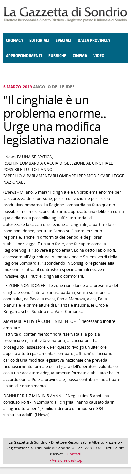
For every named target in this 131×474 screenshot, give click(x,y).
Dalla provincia (94, 40)
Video (98, 56)
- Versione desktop (65, 460)
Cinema (80, 56)
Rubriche (57, 56)
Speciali (63, 40)
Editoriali (39, 40)
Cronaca (14, 40)
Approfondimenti (24, 56)
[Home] (65, 21)
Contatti (74, 453)
